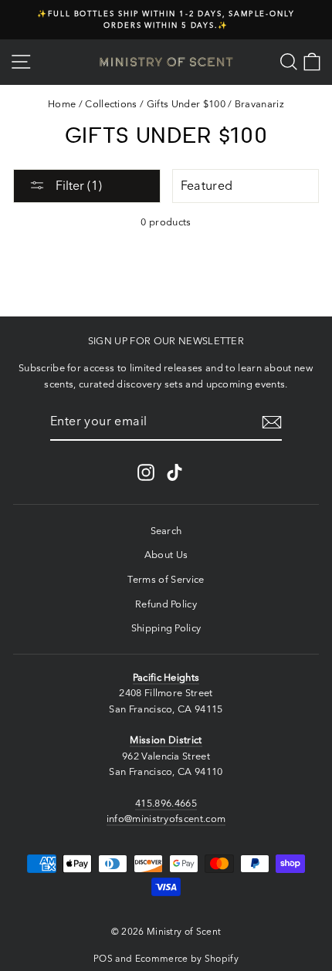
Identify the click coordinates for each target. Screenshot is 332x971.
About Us (166, 554)
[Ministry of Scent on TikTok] (174, 472)
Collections (111, 104)
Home (62, 104)
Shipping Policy (166, 628)
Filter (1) (77, 185)
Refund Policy (166, 604)
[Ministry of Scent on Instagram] (145, 472)
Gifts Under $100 (186, 104)
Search (166, 530)
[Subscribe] (272, 422)
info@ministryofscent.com (166, 818)
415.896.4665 (166, 803)
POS (103, 958)
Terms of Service (165, 579)
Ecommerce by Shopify (187, 958)
